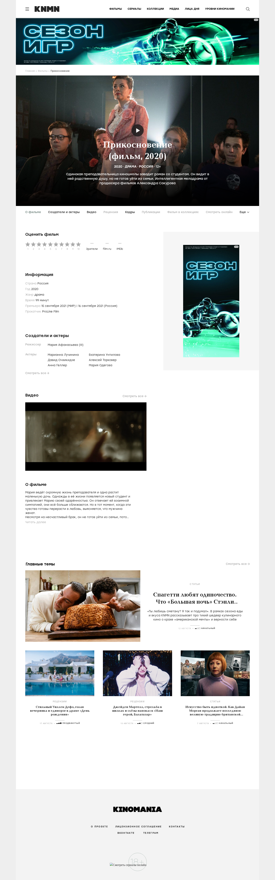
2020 (118, 166)
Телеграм (150, 833)
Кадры (130, 212)
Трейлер (138, 130)
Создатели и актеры (64, 212)
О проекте (99, 826)
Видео (91, 212)
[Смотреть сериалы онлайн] (137, 867)
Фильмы (115, 8)
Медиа (174, 8)
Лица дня (192, 8)
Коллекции (155, 8)
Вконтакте (126, 833)
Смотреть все (35, 373)
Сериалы (134, 8)
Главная (30, 71)
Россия (146, 166)
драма (131, 166)
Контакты (177, 826)
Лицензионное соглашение (138, 826)
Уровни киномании (219, 8)
